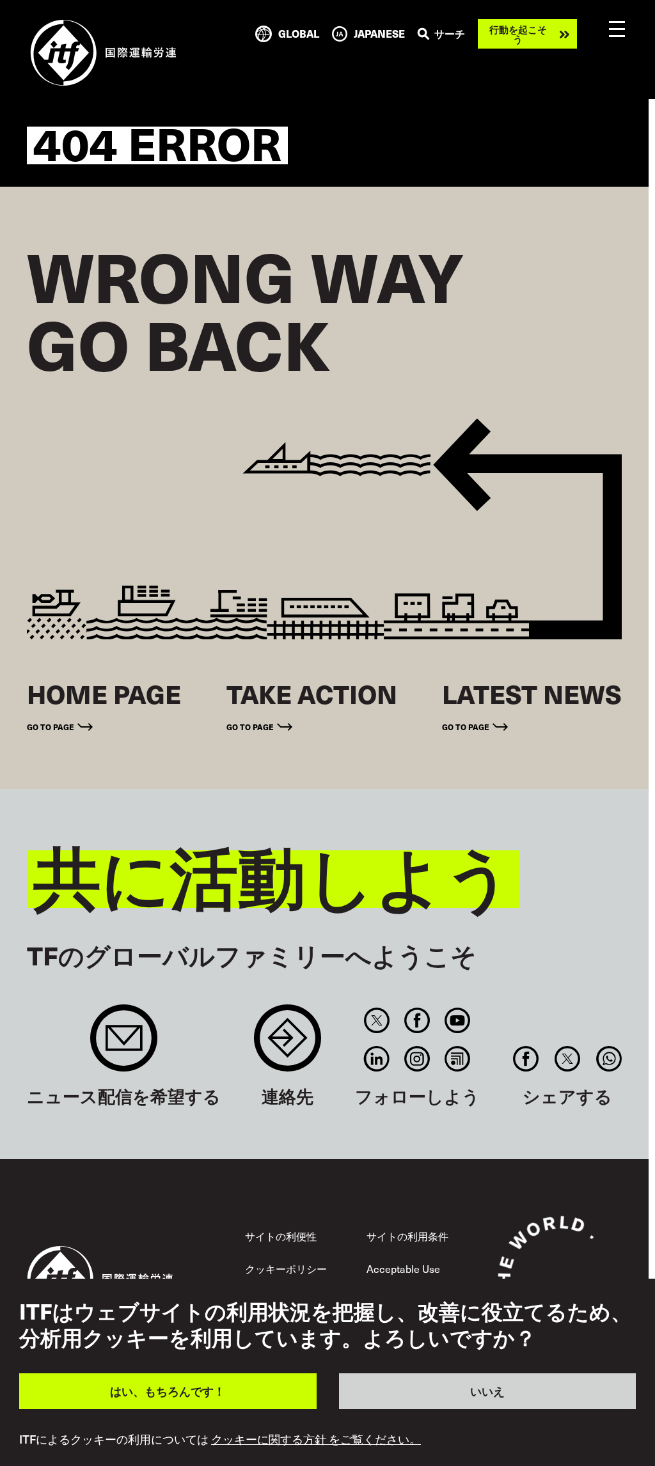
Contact (287, 1044)
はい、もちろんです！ (167, 1391)
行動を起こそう (518, 33)
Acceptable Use (403, 1268)
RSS (457, 1059)
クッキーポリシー (286, 1268)
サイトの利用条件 (407, 1236)
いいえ (487, 1391)
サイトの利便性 (281, 1236)
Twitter (376, 1020)
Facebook (417, 1020)
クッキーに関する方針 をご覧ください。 (316, 1439)
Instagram (417, 1059)
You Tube (457, 1020)
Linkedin (376, 1059)
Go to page (50, 726)
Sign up (123, 1044)
